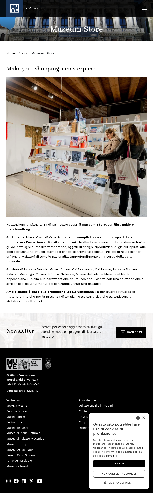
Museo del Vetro (17, 428)
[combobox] (138, 418)
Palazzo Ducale (16, 411)
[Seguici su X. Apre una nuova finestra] (31, 481)
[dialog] (119, 451)
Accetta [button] (119, 463)
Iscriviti (134, 332)
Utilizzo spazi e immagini (96, 405)
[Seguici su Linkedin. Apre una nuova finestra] (24, 481)
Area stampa (87, 400)
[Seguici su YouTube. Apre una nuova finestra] (39, 481)
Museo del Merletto (19, 449)
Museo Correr (15, 417)
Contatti (84, 411)
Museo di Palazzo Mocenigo (25, 438)
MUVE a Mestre (16, 405)
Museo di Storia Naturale (23, 433)
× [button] (143, 417)
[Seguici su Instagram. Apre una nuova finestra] (8, 481)
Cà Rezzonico (15, 422)
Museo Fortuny (16, 444)
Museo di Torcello (18, 466)
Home (11, 53)
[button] (144, 8)
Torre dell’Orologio (19, 460)
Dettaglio (111, 455)
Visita (23, 53)
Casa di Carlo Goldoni (21, 455)
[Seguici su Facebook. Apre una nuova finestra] (16, 481)
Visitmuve (13, 400)
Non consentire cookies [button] (119, 473)
